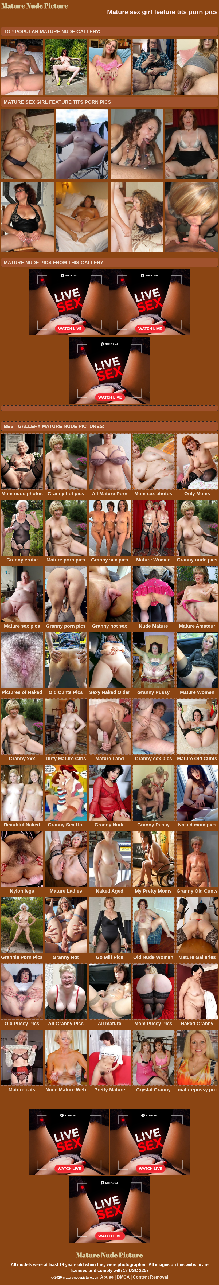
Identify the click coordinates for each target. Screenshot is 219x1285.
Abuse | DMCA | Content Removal (134, 1277)
